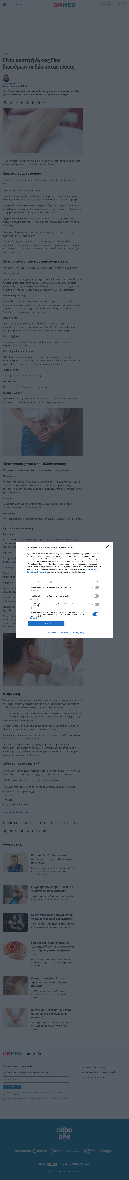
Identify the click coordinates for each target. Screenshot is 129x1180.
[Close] (108, 547)
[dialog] (64, 590)
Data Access (64, 633)
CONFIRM (46, 624)
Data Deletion (50, 633)
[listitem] (64, 581)
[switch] (95, 587)
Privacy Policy (78, 633)
